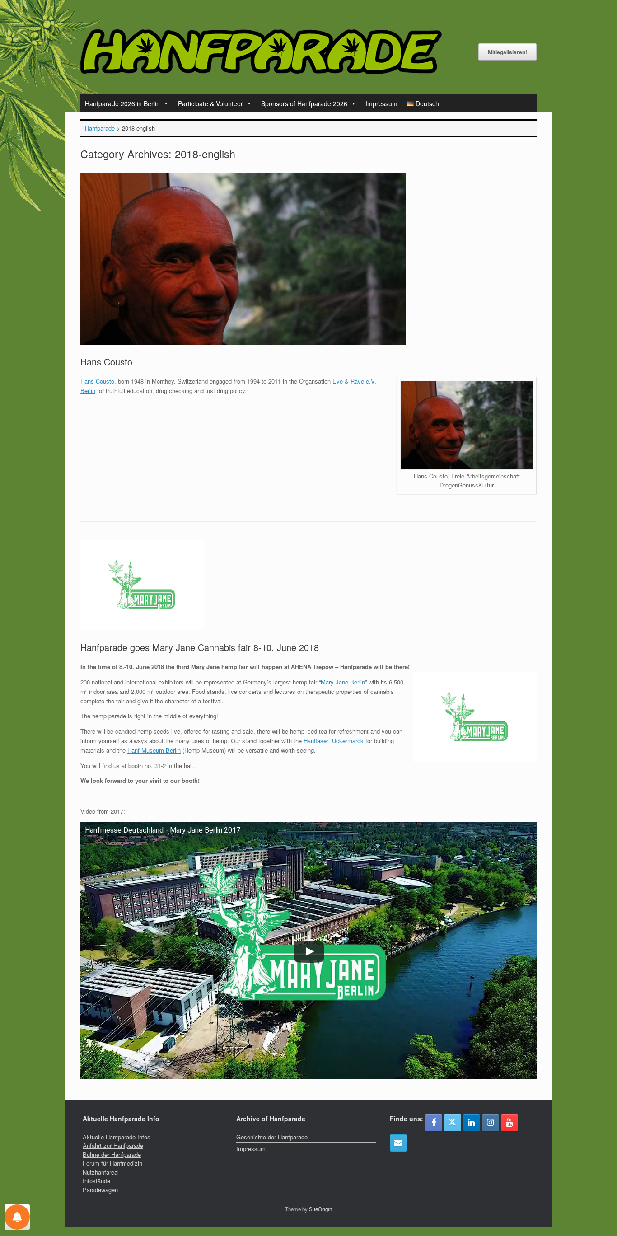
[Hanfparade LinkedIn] (471, 1122)
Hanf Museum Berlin (154, 750)
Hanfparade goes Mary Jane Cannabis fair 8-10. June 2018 (199, 647)
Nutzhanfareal (101, 1172)
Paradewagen (100, 1189)
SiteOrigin (320, 1209)
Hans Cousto (106, 361)
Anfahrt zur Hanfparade (113, 1145)
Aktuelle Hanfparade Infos (116, 1137)
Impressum (381, 103)
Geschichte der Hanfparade (272, 1137)
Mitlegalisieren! (507, 52)
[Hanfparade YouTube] (509, 1122)
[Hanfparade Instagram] (490, 1122)
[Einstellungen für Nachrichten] (17, 1217)
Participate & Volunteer (210, 103)
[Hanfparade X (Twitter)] (452, 1122)
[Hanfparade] (261, 51)
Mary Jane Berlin (343, 682)
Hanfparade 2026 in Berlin (122, 103)
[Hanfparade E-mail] (398, 1143)
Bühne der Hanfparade (112, 1154)
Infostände (96, 1180)
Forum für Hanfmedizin (112, 1163)
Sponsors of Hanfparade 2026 (304, 103)
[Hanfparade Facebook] (433, 1122)
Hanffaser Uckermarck (334, 740)
